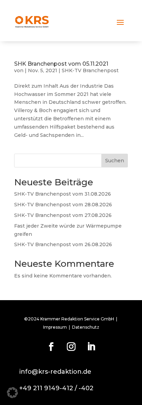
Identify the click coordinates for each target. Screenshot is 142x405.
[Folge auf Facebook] (51, 346)
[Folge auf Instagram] (71, 346)
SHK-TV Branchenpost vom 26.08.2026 (63, 244)
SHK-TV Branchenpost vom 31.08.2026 (62, 194)
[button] (12, 392)
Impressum (55, 327)
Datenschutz (85, 327)
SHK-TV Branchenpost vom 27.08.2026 (63, 215)
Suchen (114, 160)
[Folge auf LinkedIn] (91, 346)
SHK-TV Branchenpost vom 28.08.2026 (63, 204)
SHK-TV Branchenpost (90, 70)
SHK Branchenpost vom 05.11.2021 (61, 64)
